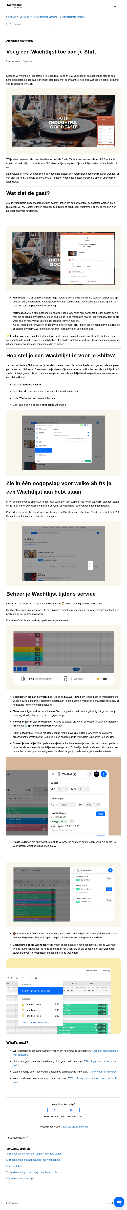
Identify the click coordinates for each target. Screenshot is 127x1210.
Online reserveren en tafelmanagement (38, 17)
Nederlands (112, 1203)
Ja (55, 1110)
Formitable (11, 17)
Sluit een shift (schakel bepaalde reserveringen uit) (33, 1159)
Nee (72, 1110)
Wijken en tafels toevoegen (20, 1178)
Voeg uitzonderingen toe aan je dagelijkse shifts (31, 1172)
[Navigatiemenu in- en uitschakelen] (115, 6)
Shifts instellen (14, 1166)
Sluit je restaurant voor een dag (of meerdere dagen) (34, 1153)
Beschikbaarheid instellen (72, 17)
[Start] (14, 6)
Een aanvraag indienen (75, 1126)
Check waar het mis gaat (102, 1071)
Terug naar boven (16, 1137)
